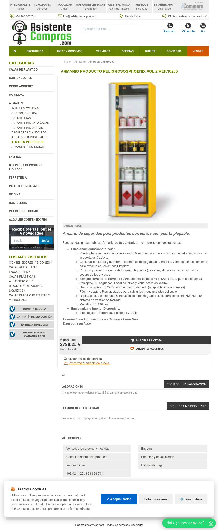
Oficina (14, 194)
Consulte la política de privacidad (27, 246)
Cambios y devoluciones (157, 457)
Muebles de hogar (23, 211)
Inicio (67, 62)
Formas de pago (152, 465)
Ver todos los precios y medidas (87, 448)
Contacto (170, 31)
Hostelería (18, 203)
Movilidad (16, 94)
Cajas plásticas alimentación (22, 278)
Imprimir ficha (75, 465)
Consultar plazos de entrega (83, 358)
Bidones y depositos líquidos (25, 167)
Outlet (150, 51)
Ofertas (128, 51)
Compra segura (34, 309)
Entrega (146, 448)
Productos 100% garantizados (34, 334)
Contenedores (20, 78)
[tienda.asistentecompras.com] (42, 32)
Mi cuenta (188, 31)
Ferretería (18, 177)
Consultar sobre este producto (86, 457)
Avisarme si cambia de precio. (89, 363)
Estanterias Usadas (27, 128)
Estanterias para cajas (30, 123)
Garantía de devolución (34, 317)
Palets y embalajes (24, 186)
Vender (198, 51)
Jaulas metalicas (25, 108)
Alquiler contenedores (28, 219)
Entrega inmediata (34, 324)
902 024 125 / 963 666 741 (84, 473)
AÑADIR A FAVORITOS (150, 349)
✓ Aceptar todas (119, 498)
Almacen (16, 103)
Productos (35, 51)
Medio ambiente (21, 86)
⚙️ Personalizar (191, 499)
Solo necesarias (156, 499)
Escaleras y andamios (29, 132)
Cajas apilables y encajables (23, 269)
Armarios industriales (29, 137)
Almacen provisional (27, 147)
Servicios (103, 51)
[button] (203, 81)
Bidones (43, 262)
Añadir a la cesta (148, 340)
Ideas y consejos (69, 51)
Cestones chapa (24, 113)
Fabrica (15, 157)
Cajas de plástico (23, 69)
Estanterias (21, 118)
